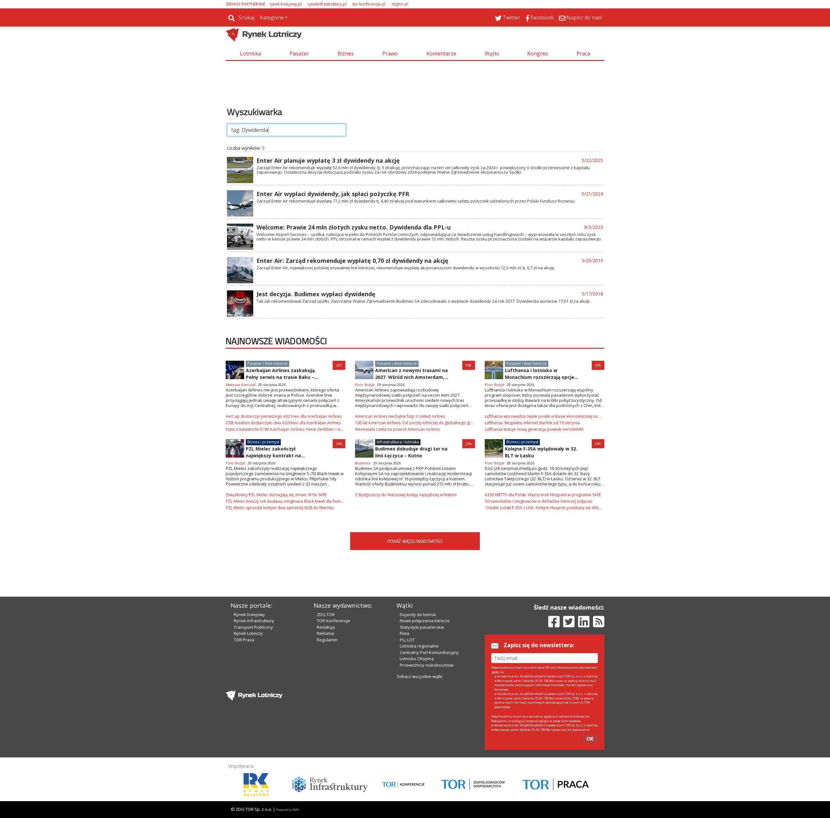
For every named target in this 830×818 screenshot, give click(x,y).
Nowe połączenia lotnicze (425, 621)
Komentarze (441, 53)
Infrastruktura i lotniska (398, 442)
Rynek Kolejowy (249, 614)
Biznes (346, 53)
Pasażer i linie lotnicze (267, 363)
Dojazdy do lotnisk (418, 614)
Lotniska (250, 53)
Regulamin (327, 640)
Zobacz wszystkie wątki (420, 676)
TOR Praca (244, 640)
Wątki (492, 53)
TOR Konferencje (333, 621)
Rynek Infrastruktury (254, 621)
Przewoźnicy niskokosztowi (427, 665)
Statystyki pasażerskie (422, 627)
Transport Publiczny (253, 627)
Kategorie (272, 17)
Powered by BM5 (287, 810)
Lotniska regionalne (419, 646)
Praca (583, 53)
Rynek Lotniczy (248, 633)
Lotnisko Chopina (417, 658)
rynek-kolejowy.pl (285, 4)
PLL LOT (407, 640)
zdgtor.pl (399, 4)
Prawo (390, 53)
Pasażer (299, 53)
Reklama (325, 633)
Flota (404, 633)
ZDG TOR (326, 614)
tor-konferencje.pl (368, 4)
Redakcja (326, 627)
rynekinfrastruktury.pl (327, 4)
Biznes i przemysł (263, 442)
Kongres (537, 53)
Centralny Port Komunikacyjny (429, 652)
